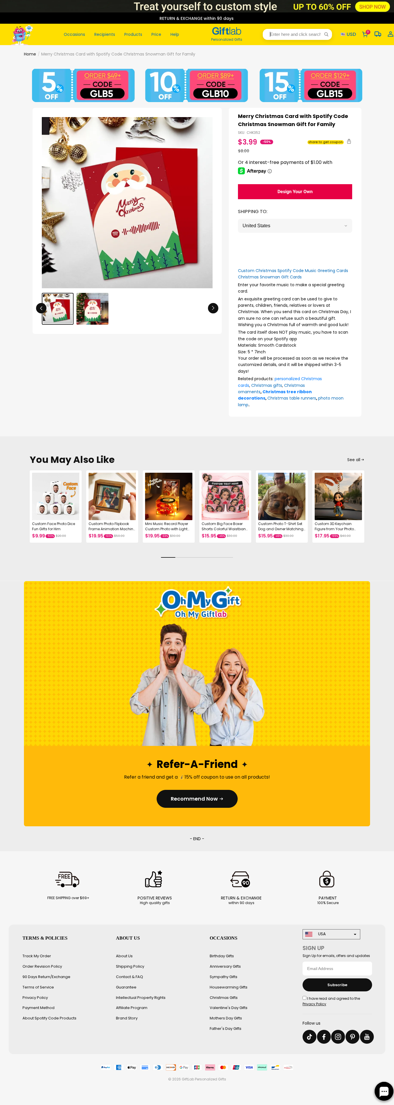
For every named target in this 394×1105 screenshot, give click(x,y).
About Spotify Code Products (49, 1018)
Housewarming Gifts (228, 987)
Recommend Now (194, 798)
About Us (124, 956)
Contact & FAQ (129, 977)
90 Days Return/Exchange (46, 977)
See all (353, 460)
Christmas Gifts (224, 997)
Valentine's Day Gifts (228, 1007)
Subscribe (337, 985)
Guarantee (126, 987)
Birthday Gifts (222, 956)
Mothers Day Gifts (226, 1018)
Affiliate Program (131, 1007)
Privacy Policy (35, 997)
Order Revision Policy (42, 966)
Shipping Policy (130, 966)
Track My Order (36, 956)
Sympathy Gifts (223, 977)
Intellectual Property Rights (141, 997)
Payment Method (38, 1007)
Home (30, 54)
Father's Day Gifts (225, 1028)
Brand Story (127, 1018)
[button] (297, 34)
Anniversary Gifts (225, 966)
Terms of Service (38, 987)
